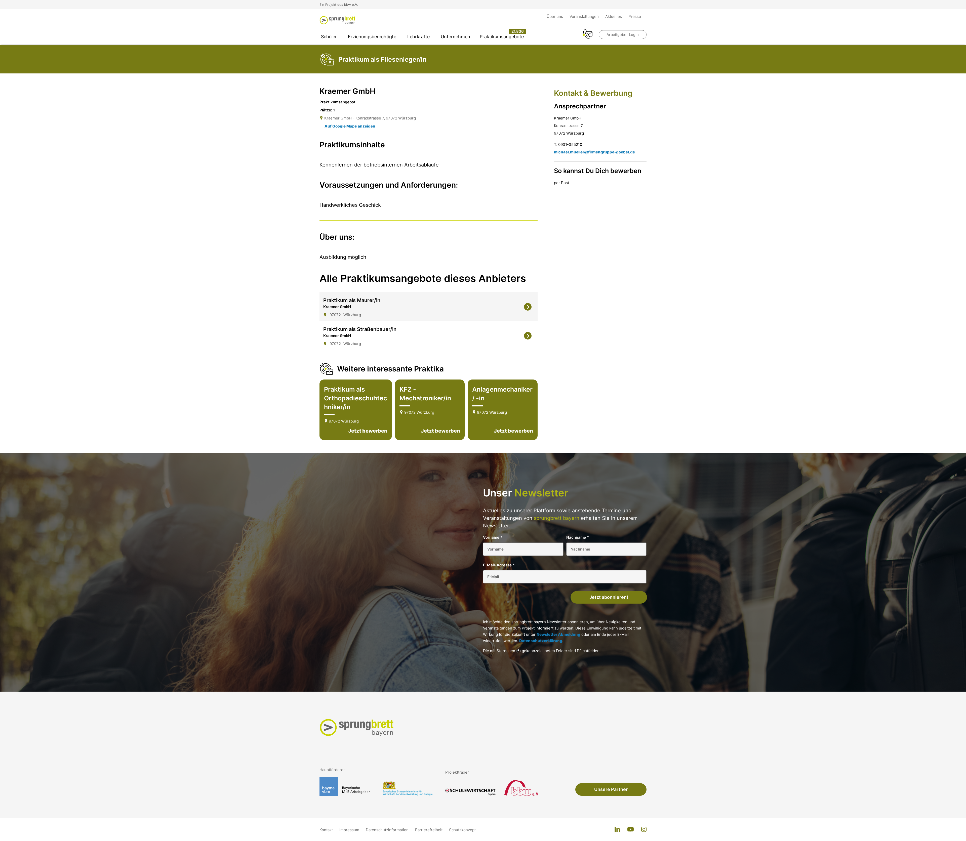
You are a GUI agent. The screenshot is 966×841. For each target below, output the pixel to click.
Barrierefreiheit (429, 829)
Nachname (577, 537)
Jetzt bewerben (367, 431)
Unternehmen (455, 36)
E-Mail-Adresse (499, 565)
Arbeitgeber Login (623, 34)
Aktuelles (614, 16)
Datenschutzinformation (388, 829)
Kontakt (326, 829)
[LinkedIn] (617, 829)
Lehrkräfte (418, 36)
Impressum (349, 829)
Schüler (329, 36)
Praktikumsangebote (502, 36)
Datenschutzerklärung (540, 640)
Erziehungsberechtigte (372, 36)
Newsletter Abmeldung (558, 634)
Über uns (555, 16)
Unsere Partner (611, 789)
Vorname (492, 537)
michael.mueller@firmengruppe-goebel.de (594, 152)
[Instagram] (644, 829)
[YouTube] (630, 829)
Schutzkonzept (462, 829)
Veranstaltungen (585, 16)
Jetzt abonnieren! (608, 597)
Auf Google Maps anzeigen (350, 126)
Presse (634, 16)
